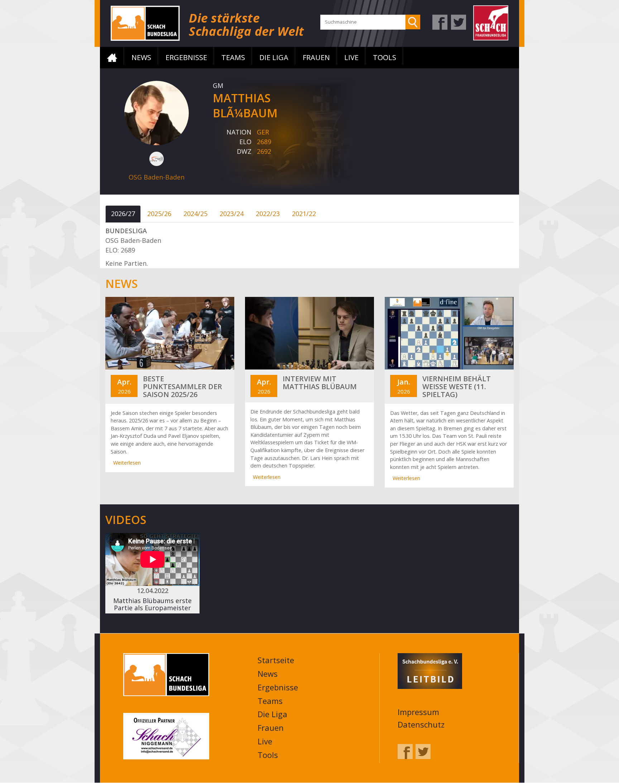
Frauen (316, 57)
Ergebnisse (186, 57)
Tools (384, 57)
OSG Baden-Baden (156, 177)
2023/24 (232, 213)
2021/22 (304, 213)
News (141, 57)
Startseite (112, 57)
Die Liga (273, 57)
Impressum (418, 711)
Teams (233, 57)
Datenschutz (421, 724)
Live (351, 57)
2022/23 (268, 213)
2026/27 (123, 213)
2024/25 (195, 213)
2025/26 (159, 213)
